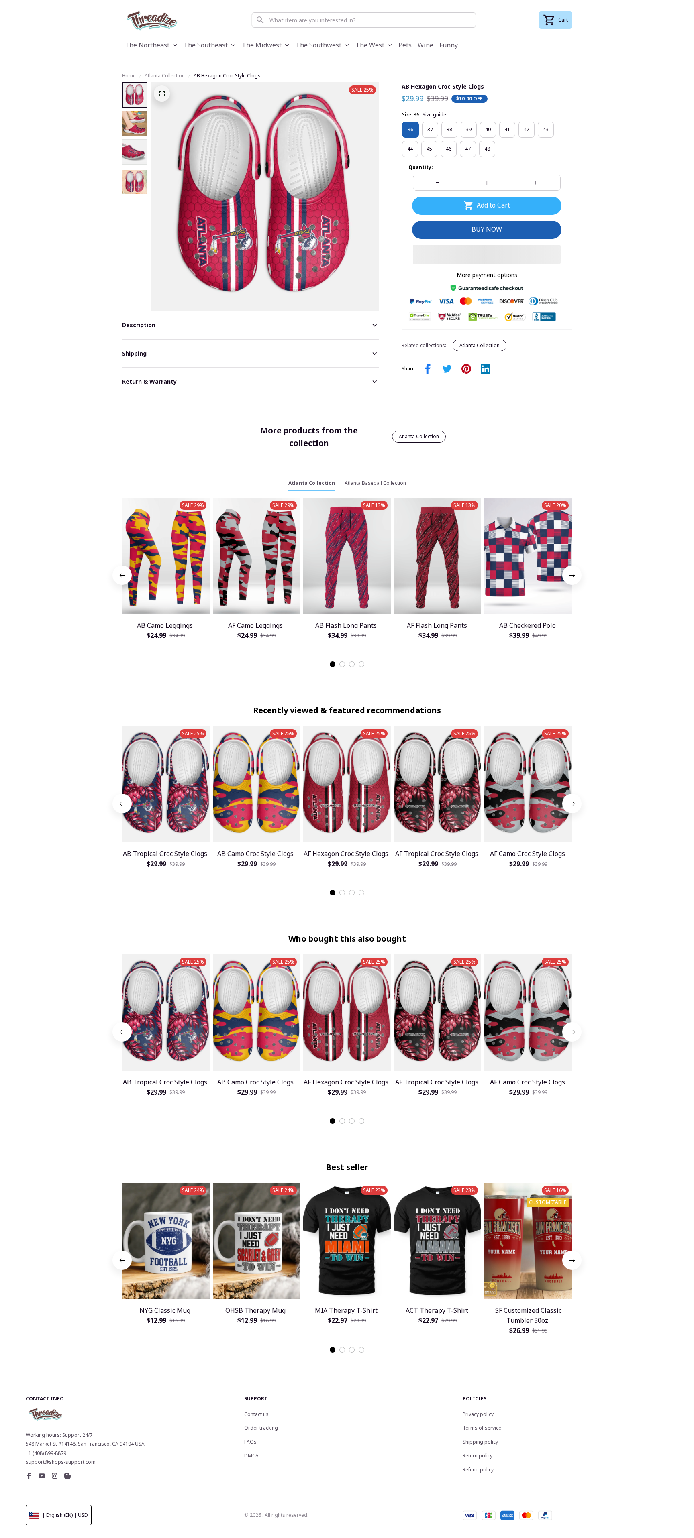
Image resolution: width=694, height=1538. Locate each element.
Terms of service (482, 1427)
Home (129, 75)
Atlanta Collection (165, 75)
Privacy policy (478, 1414)
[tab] (332, 664)
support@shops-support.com (61, 1462)
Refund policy (478, 1469)
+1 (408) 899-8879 (46, 1453)
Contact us (256, 1414)
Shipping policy (480, 1441)
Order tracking (261, 1427)
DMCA (251, 1455)
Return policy (477, 1455)
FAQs (250, 1441)
